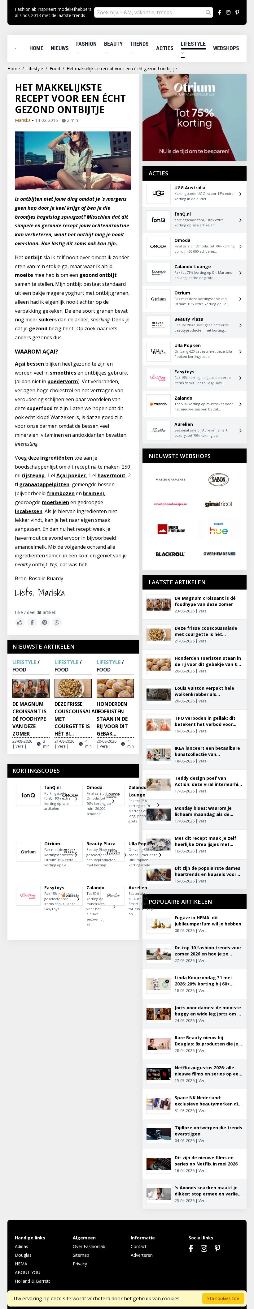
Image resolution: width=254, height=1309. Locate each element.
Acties (164, 48)
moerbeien (55, 502)
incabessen (28, 511)
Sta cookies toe (223, 1298)
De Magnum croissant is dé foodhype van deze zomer (29, 719)
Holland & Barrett (32, 1281)
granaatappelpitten (44, 484)
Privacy (80, 1264)
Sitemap (81, 1255)
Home (36, 48)
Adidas (21, 1246)
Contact (139, 1246)
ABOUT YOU (27, 1272)
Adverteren (142, 1255)
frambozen (61, 493)
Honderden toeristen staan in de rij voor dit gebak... (112, 719)
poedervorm (62, 381)
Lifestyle (193, 44)
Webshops (226, 48)
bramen (93, 493)
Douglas (23, 1255)
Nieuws (60, 48)
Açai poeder (71, 475)
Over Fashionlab (89, 1246)
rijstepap (33, 475)
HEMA (21, 1264)
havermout (111, 475)
